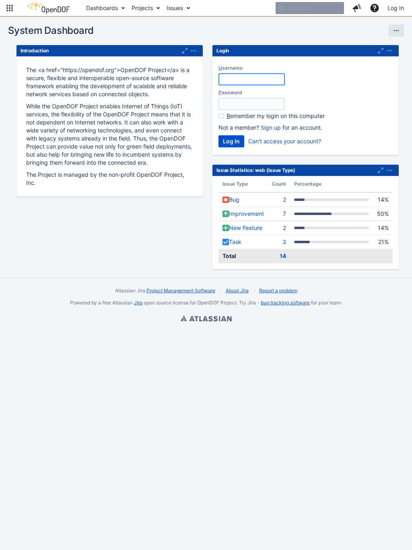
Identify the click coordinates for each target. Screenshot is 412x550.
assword (230, 92)
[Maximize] (184, 51)
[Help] (374, 8)
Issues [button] (175, 7)
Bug (234, 199)
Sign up (271, 127)
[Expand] (193, 51)
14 (283, 255)
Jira (138, 303)
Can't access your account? (284, 141)
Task (235, 241)
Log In (395, 7)
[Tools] (396, 31)
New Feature (245, 227)
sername (230, 68)
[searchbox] (310, 8)
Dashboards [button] (102, 7)
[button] (9, 8)
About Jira (237, 290)
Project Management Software (180, 290)
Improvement (246, 213)
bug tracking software (285, 303)
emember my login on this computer (276, 115)
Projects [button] (142, 7)
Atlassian (206, 319)
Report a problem (278, 290)
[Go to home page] (48, 8)
